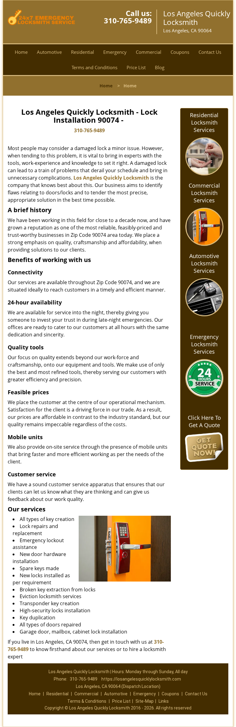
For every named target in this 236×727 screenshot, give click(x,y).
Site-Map (145, 701)
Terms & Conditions (86, 701)
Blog (159, 67)
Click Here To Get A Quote (204, 421)
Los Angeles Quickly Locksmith (111, 177)
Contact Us (210, 52)
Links (164, 701)
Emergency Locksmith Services (204, 344)
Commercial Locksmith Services (204, 193)
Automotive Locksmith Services (204, 263)
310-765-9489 (128, 20)
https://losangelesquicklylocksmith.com (141, 679)
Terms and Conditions (94, 67)
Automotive (49, 52)
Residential (82, 52)
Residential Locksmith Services (204, 122)
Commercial (148, 52)
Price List (136, 67)
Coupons (180, 52)
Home (21, 52)
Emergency (115, 52)
